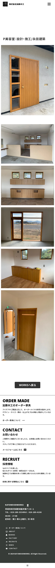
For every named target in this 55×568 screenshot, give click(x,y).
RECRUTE (13, 542)
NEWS (11, 545)
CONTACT (13, 548)
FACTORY (13, 538)
